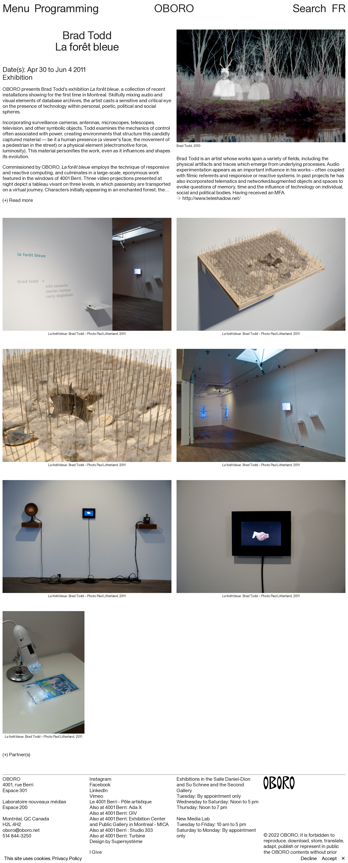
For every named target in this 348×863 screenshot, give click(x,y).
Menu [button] (17, 8)
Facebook (100, 784)
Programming (66, 8)
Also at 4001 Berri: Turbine (117, 836)
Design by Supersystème (116, 841)
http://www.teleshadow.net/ (211, 198)
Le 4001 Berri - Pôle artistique (121, 801)
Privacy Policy (67, 858)
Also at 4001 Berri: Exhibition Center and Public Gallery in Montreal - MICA (129, 821)
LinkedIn (99, 790)
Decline (309, 858)
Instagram (100, 779)
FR (338, 8)
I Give (96, 852)
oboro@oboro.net (21, 830)
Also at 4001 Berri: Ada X (116, 807)
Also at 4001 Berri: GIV (113, 813)
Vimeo (96, 796)
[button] (87, 754)
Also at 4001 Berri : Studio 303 (121, 830)
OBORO (174, 8)
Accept (329, 858)
